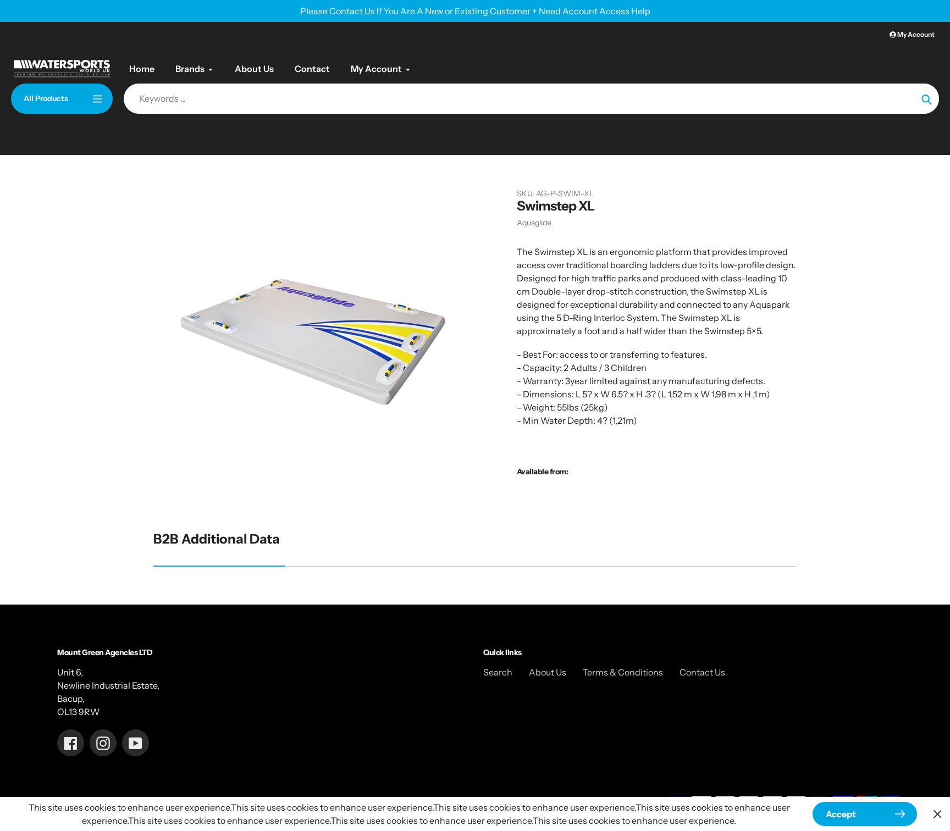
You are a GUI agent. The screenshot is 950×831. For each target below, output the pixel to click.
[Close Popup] (938, 814)
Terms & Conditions (623, 672)
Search (497, 672)
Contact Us (702, 672)
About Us (547, 672)
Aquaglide (534, 223)
